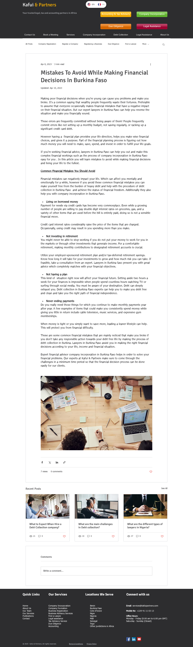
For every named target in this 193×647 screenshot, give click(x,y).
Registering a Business (93, 44)
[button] (163, 44)
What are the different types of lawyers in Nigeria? (145, 525)
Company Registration (47, 44)
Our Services (28, 613)
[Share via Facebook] (42, 462)
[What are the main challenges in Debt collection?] (96, 506)
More (144, 44)
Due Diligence (113, 44)
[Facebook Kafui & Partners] (128, 639)
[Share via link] (64, 462)
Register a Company (70, 44)
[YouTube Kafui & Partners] (139, 639)
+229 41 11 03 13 (145, 611)
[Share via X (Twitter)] (49, 462)
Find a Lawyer (130, 44)
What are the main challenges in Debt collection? (95, 525)
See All (164, 488)
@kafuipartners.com (149, 606)
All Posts (29, 44)
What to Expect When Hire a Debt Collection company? (45, 525)
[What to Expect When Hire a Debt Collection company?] (47, 506)
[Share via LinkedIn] (56, 462)
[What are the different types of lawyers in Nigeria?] (145, 506)
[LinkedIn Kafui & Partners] (134, 639)
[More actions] (150, 64)
